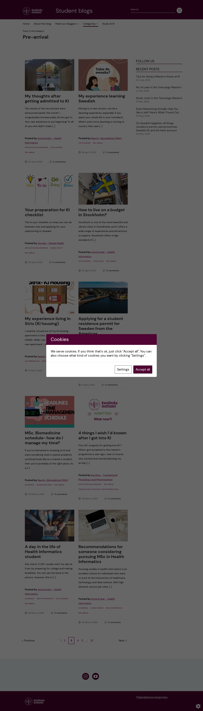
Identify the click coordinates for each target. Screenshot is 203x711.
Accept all (143, 369)
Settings (123, 369)
